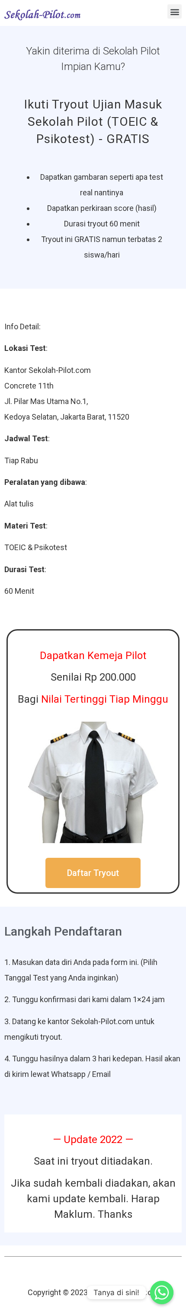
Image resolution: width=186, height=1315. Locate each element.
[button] (174, 11)
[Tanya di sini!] (161, 1292)
